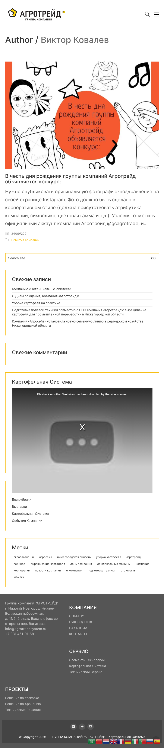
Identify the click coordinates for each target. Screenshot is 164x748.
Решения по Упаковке (22, 698)
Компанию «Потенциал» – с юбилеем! (41, 289)
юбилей (19, 577)
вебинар (19, 563)
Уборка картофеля (108, 557)
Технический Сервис (85, 672)
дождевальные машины (113, 563)
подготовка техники (102, 570)
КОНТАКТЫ (78, 634)
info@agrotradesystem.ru (25, 629)
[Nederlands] (106, 741)
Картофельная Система (30, 514)
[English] (113, 741)
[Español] (157, 741)
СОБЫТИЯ (77, 616)
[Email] (90, 727)
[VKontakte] (73, 727)
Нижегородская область (74, 557)
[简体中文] (99, 741)
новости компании (48, 570)
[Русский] (150, 741)
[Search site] (147, 15)
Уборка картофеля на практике (36, 303)
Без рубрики (21, 500)
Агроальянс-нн (24, 557)
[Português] (142, 741)
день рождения (81, 563)
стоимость (128, 570)
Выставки (19, 507)
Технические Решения (23, 710)
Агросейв (45, 557)
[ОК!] (82, 727)
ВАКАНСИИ (78, 628)
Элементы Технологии (87, 660)
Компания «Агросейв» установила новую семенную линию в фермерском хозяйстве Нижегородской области (78, 323)
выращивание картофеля (48, 563)
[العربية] (91, 741)
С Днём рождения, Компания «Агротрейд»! (45, 296)
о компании (74, 570)
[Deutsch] (128, 741)
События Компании (25, 240)
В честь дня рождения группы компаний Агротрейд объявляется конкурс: (70, 179)
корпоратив (22, 570)
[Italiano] (135, 741)
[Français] (120, 741)
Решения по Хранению (23, 704)
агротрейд (133, 557)
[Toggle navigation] (156, 14)
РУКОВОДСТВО (81, 622)
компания (142, 563)
